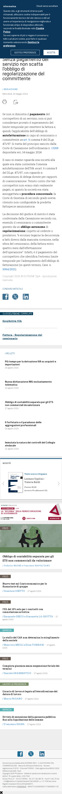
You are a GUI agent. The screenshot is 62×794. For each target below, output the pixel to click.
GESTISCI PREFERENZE (25, 52)
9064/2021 (8, 269)
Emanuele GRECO (14, 616)
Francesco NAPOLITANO (36, 565)
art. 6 (26, 139)
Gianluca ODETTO (14, 591)
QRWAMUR (21, 786)
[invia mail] (15, 101)
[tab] (31, 462)
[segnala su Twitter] (17, 296)
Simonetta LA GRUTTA (39, 616)
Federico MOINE (12, 565)
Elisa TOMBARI (35, 644)
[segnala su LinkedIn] (27, 296)
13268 (54, 148)
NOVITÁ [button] (7, 463)
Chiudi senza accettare (47, 6)
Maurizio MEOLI (13, 644)
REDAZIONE (11, 89)
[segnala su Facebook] (7, 296)
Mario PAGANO (13, 698)
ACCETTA (51, 52)
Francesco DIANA (14, 724)
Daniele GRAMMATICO (17, 673)
